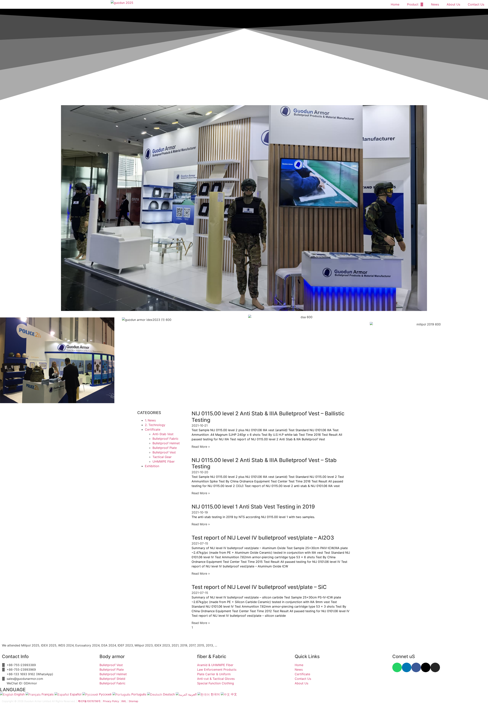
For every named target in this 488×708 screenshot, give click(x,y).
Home (395, 4)
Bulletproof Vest (164, 452)
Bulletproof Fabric (165, 438)
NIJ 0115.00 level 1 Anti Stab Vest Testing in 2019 (253, 506)
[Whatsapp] (397, 667)
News (435, 4)
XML (123, 701)
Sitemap (133, 701)
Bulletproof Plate (164, 448)
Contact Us (476, 4)
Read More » (201, 447)
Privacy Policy (111, 701)
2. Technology (155, 425)
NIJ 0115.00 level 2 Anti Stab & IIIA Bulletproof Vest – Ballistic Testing (268, 416)
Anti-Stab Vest (162, 434)
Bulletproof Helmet (166, 443)
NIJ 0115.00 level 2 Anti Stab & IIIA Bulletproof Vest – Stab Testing (264, 463)
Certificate (152, 429)
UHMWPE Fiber (163, 461)
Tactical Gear (162, 457)
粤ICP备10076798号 (89, 701)
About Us (453, 4)
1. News (150, 420)
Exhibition (152, 466)
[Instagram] (435, 667)
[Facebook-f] (416, 667)
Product (412, 4)
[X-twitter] (425, 667)
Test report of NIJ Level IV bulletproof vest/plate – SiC (259, 587)
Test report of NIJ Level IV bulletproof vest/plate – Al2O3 (263, 537)
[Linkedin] (406, 667)
